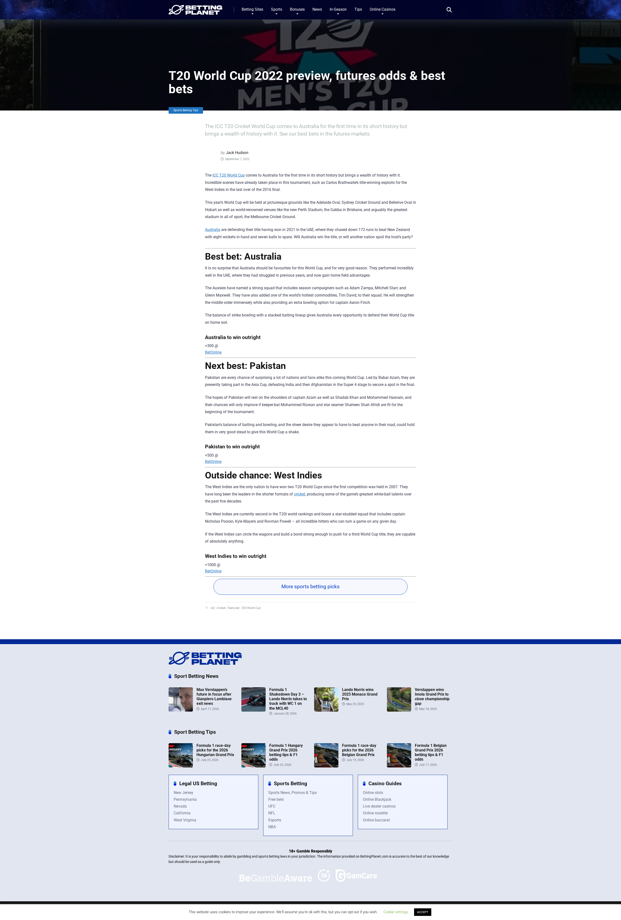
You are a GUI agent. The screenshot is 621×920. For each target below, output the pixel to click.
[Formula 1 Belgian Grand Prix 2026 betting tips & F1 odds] (399, 766)
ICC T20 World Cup (228, 175)
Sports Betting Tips (185, 110)
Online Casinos (382, 9)
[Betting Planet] (195, 8)
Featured (233, 608)
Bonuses (297, 9)
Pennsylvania (185, 799)
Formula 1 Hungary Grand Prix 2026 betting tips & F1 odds (286, 752)
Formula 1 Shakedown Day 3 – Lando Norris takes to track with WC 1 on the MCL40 (288, 699)
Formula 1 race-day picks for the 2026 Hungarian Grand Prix (215, 750)
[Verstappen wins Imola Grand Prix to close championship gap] (399, 710)
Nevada (180, 806)
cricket (299, 494)
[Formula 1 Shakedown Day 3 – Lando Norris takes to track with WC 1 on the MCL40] (253, 710)
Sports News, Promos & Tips (292, 792)
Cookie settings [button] (396, 912)
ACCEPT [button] (422, 912)
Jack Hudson (237, 152)
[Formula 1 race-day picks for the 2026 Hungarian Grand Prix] (181, 766)
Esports (274, 820)
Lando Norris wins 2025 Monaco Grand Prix (359, 694)
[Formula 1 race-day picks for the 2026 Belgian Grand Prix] (326, 766)
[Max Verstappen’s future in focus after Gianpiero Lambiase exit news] (181, 710)
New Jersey (183, 792)
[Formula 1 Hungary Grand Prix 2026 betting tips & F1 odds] (253, 766)
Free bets (276, 799)
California (182, 813)
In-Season (338, 9)
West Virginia (185, 820)
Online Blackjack (377, 799)
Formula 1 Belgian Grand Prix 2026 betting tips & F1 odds (431, 752)
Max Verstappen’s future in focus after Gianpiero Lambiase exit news (214, 696)
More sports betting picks (310, 586)
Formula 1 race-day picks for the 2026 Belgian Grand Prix (359, 750)
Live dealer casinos (379, 806)
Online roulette (375, 813)
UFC (271, 806)
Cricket (220, 608)
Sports (276, 9)
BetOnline (213, 352)
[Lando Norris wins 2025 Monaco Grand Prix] (326, 710)
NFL (271, 813)
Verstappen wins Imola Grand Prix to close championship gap (432, 696)
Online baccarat (376, 820)
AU (212, 608)
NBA (272, 827)
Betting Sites (252, 9)
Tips (358, 9)
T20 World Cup (251, 608)
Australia (212, 229)
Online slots (373, 792)
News (317, 9)
